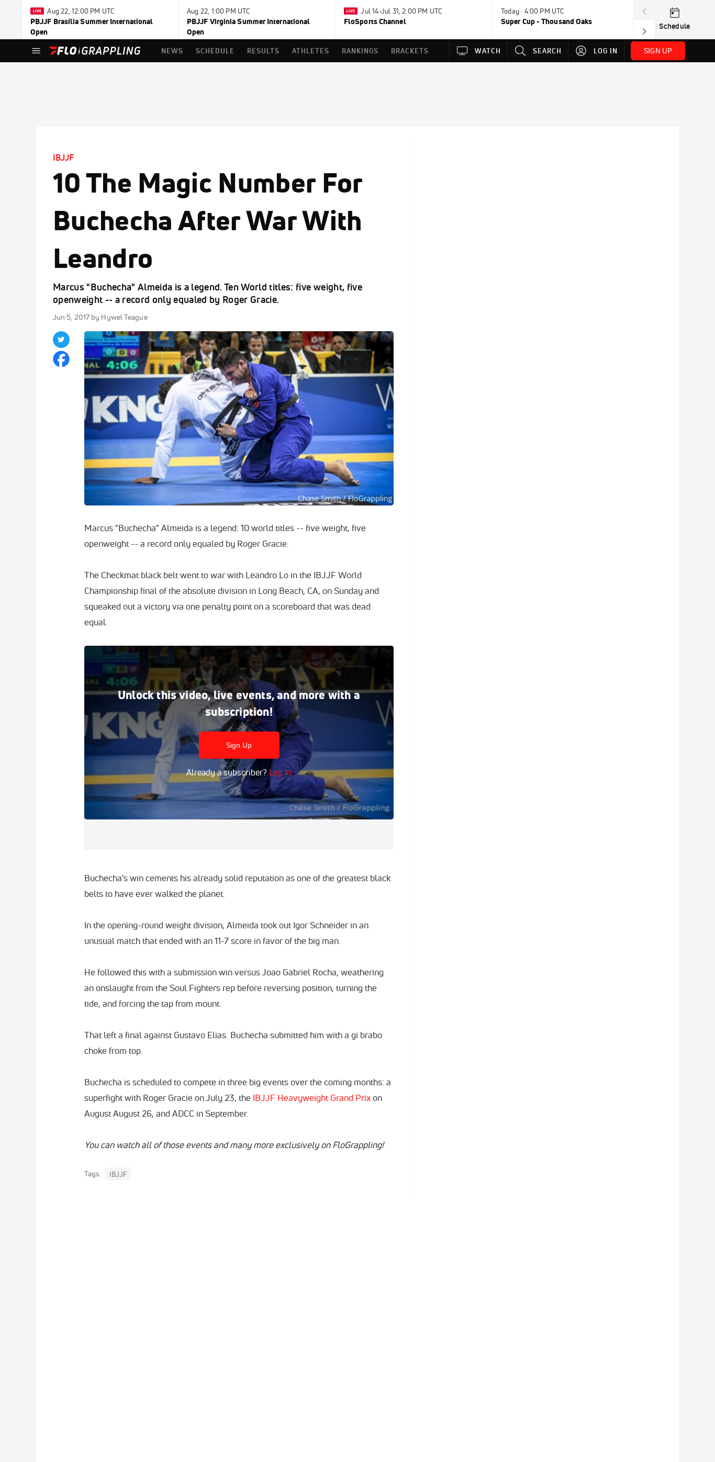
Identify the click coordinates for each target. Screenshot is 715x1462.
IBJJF (63, 157)
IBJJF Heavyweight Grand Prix (312, 1097)
